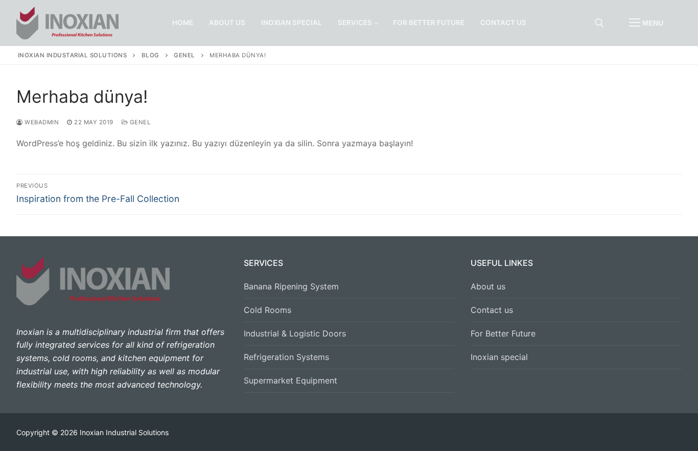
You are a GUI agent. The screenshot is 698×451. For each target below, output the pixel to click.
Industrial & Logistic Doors (295, 333)
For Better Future (503, 333)
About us (488, 286)
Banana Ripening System (291, 286)
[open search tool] (599, 23)
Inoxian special (499, 357)
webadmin (41, 122)
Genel (139, 122)
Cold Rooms (267, 310)
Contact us (492, 310)
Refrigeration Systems (286, 357)
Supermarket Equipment (290, 380)
